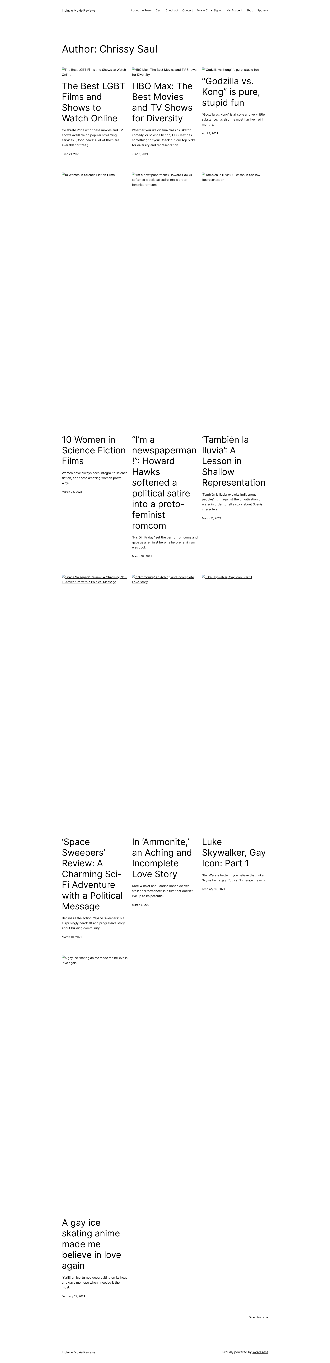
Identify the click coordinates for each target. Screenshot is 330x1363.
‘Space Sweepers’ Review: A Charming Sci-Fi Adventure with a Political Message (92, 874)
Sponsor (262, 10)
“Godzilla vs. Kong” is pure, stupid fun (231, 92)
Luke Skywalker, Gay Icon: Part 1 (234, 853)
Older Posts (258, 1317)
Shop (249, 10)
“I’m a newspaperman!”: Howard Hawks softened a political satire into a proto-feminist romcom (164, 482)
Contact (187, 10)
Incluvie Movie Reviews (78, 10)
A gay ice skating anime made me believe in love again (91, 1244)
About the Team (141, 10)
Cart (159, 10)
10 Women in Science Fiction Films (94, 450)
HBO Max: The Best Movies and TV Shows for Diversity (162, 102)
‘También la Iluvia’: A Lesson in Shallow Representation (234, 461)
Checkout (172, 10)
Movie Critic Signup (210, 10)
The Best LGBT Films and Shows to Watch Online (93, 102)
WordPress (260, 1352)
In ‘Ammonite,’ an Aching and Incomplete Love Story (162, 858)
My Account (234, 10)
